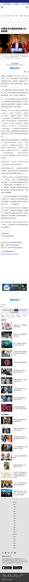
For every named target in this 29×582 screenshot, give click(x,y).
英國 (12, 315)
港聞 (21, 16)
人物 (14, 525)
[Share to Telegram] (15, 68)
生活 (14, 527)
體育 (14, 538)
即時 (13, 16)
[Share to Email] (19, 68)
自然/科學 (14, 534)
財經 (14, 513)
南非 (13, 317)
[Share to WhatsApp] (17, 68)
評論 (14, 522)
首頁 (2, 16)
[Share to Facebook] (11, 68)
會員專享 (8, 16)
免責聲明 (15, 575)
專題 (14, 520)
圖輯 (14, 545)
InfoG (14, 516)
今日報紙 (14, 502)
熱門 (17, 16)
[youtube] (15, 553)
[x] (12, 553)
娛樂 (14, 543)
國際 (14, 511)
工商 (14, 547)
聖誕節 (7, 315)
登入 (16, 310)
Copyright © (4, 576)
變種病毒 (18, 315)
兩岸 (25, 16)
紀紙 (14, 536)
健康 (14, 529)
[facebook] (6, 553)
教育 (14, 541)
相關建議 (4, 575)
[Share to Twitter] (13, 68)
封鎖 (9, 317)
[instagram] (3, 553)
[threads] (9, 553)
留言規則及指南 (2, 306)
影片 (14, 504)
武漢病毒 (24, 315)
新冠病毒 (3, 317)
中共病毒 (19, 317)
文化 (14, 531)
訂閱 (25, 310)
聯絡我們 (10, 575)
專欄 (14, 518)
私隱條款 (21, 575)
